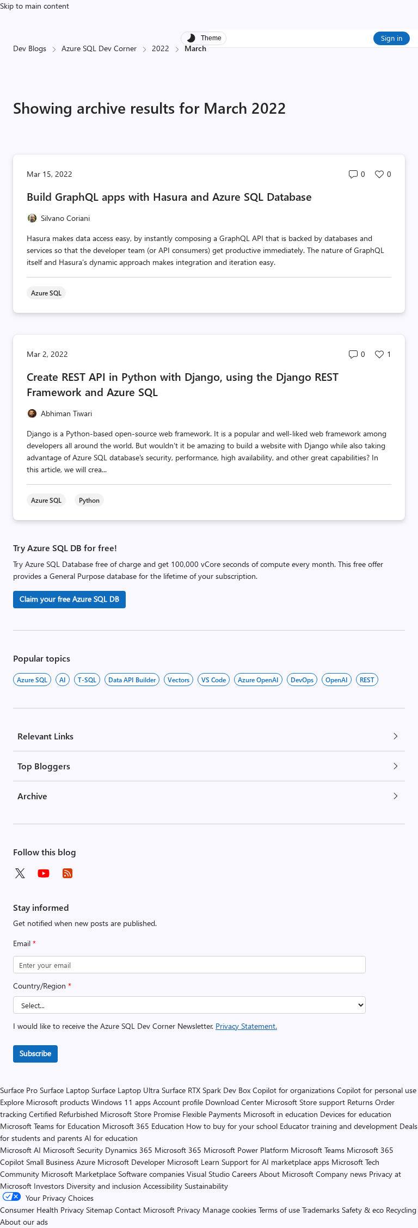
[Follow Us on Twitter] (19, 873)
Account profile (178, 1102)
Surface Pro (19, 1090)
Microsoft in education (280, 1114)
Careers (244, 1174)
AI (62, 679)
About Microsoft (286, 1174)
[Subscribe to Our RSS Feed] (67, 873)
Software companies (151, 1174)
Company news (341, 1174)
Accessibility (162, 1186)
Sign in (391, 37)
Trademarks (321, 1210)
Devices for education (355, 1114)
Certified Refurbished (63, 1114)
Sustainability (206, 1186)
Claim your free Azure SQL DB (69, 599)
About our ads (24, 1222)
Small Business (50, 1162)
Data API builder (132, 679)
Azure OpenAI (258, 679)
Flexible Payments (211, 1114)
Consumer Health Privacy (42, 1210)
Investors (49, 1186)
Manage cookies (229, 1210)
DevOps (302, 679)
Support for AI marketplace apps (275, 1162)
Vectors (178, 679)
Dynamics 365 (128, 1150)
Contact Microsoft (145, 1210)
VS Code (213, 679)
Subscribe (35, 1053)
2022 (160, 48)
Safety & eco (363, 1210)
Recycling (401, 1210)
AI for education (111, 1138)
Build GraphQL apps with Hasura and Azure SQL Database (169, 196)
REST (367, 679)
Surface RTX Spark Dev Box (206, 1090)
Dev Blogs (29, 48)
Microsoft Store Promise (140, 1114)
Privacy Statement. (246, 1026)
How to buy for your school (232, 1126)
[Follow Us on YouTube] (43, 873)
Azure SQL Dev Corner (99, 48)
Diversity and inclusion (103, 1186)
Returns (360, 1102)
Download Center (234, 1102)
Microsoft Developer (131, 1162)
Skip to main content (34, 6)
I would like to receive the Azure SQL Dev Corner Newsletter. (145, 1026)
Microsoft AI (20, 1150)
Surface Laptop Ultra (125, 1090)
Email (24, 943)
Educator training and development (338, 1126)
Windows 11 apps (121, 1102)
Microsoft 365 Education (143, 1126)
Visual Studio (208, 1174)
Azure (85, 1162)
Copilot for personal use (376, 1090)
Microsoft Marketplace (78, 1174)
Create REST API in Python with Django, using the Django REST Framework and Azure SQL (183, 384)
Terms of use (279, 1210)
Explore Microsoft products (44, 1102)
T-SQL (87, 679)
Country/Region (42, 985)
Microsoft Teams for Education (50, 1126)
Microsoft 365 (178, 1150)
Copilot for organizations (294, 1090)
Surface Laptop (64, 1090)
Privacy (189, 1210)
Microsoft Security (73, 1150)
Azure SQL (32, 679)
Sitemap (99, 1210)
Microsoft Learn (193, 1162)
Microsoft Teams (318, 1150)
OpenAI (336, 679)
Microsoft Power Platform (246, 1150)
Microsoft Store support (305, 1102)
